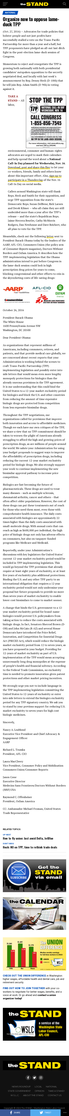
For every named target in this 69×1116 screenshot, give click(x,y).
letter (50, 236)
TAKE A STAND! (56, 1091)
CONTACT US (55, 1095)
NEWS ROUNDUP (21, 1086)
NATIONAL (51, 1086)
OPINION (39, 1091)
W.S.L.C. (15, 1095)
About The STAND (33, 1095)
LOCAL (38, 1086)
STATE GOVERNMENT (19, 1091)
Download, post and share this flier (29, 167)
